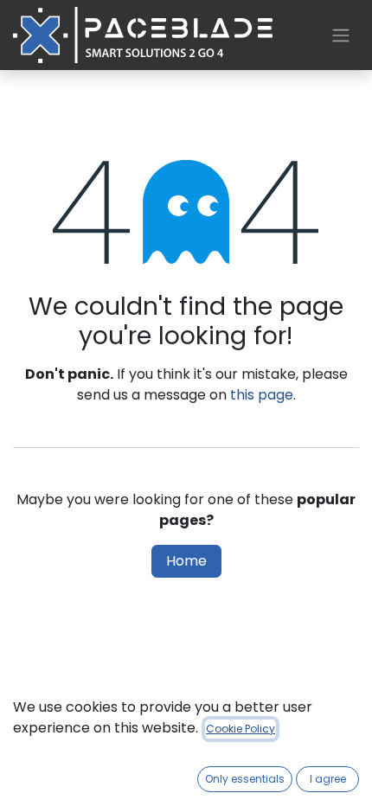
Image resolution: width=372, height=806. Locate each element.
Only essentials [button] (245, 778)
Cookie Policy (240, 728)
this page (261, 395)
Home (186, 561)
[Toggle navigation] (341, 35)
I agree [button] (328, 778)
